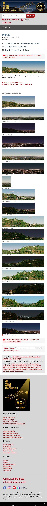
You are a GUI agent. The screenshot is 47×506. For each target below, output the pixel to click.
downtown (18, 369)
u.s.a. (31, 365)
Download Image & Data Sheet (16, 47)
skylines (6, 365)
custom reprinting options (12, 341)
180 (39, 367)
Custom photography (10, 433)
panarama (23, 367)
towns (32, 369)
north (17, 367)
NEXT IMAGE (25, 84)
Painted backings (9, 417)
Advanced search (9, 464)
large (7, 371)
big (11, 371)
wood (24, 364)
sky (33, 364)
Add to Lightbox (10, 43)
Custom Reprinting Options (29, 43)
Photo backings (8, 420)
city (4, 371)
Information (7, 447)
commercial (19, 371)
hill (27, 364)
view (36, 367)
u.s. (34, 365)
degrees (11, 369)
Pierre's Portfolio (9, 431)
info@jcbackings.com (14, 482)
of (8, 367)
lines (13, 365)
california (20, 365)
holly (20, 364)
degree (5, 369)
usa (25, 365)
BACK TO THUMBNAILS (13, 83)
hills (30, 364)
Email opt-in (7, 466)
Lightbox (26, 19)
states (5, 367)
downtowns (38, 369)
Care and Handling (9, 449)
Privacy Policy (8, 451)
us (28, 365)
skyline (37, 364)
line (10, 365)
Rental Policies (8, 445)
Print (27, 50)
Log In (5, 460)
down (24, 369)
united (38, 365)
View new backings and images (14, 424)
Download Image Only (13, 50)
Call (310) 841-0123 (13, 479)
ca (16, 365)
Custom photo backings (11, 435)
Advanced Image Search (11, 350)
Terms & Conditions (10, 453)
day (13, 371)
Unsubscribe (7, 468)
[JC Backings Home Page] (16, 410)
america (12, 367)
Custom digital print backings (13, 437)
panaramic (30, 367)
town (27, 369)
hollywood (14, 364)
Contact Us (7, 470)
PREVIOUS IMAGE (10, 84)
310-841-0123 (6, 23)
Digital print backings (10, 421)
